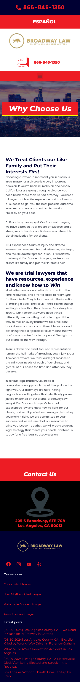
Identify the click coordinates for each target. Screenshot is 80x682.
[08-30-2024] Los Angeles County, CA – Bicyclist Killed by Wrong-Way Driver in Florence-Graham (39, 641)
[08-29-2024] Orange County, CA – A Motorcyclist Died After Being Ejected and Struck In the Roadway (39, 662)
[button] (40, 76)
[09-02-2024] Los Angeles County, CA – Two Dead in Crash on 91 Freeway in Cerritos (40, 632)
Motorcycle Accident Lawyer (23, 604)
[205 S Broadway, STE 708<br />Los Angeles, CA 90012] (40, 502)
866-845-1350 (47, 62)
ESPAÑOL (44, 21)
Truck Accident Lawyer (19, 614)
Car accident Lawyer (17, 584)
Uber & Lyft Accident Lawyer (22, 594)
